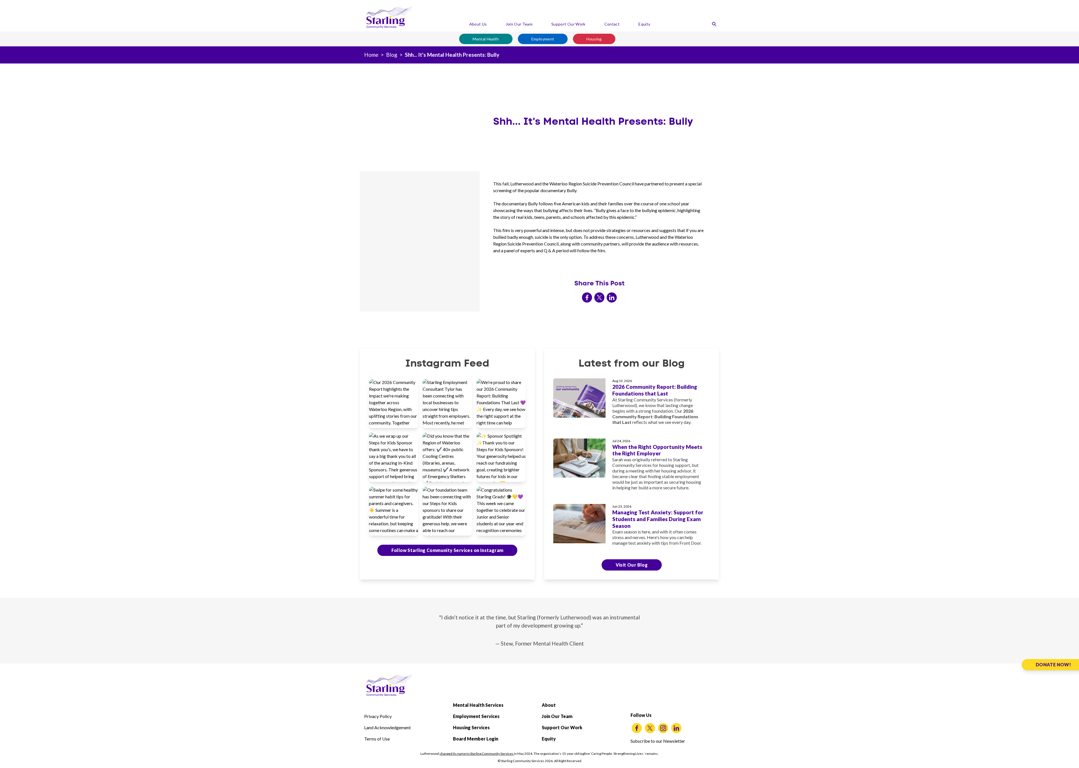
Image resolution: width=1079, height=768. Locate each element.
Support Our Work (568, 24)
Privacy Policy (378, 716)
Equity (644, 24)
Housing (594, 39)
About (549, 705)
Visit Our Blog (632, 564)
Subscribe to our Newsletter (658, 741)
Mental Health (486, 39)
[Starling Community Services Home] (389, 17)
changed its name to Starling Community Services (476, 753)
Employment (542, 39)
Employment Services (476, 716)
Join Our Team (519, 24)
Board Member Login (475, 738)
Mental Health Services (478, 705)
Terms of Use (377, 738)
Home (371, 54)
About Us (478, 24)
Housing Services (471, 727)
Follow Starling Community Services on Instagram (447, 550)
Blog (391, 54)
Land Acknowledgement (387, 727)
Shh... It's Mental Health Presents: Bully (452, 54)
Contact (612, 24)
